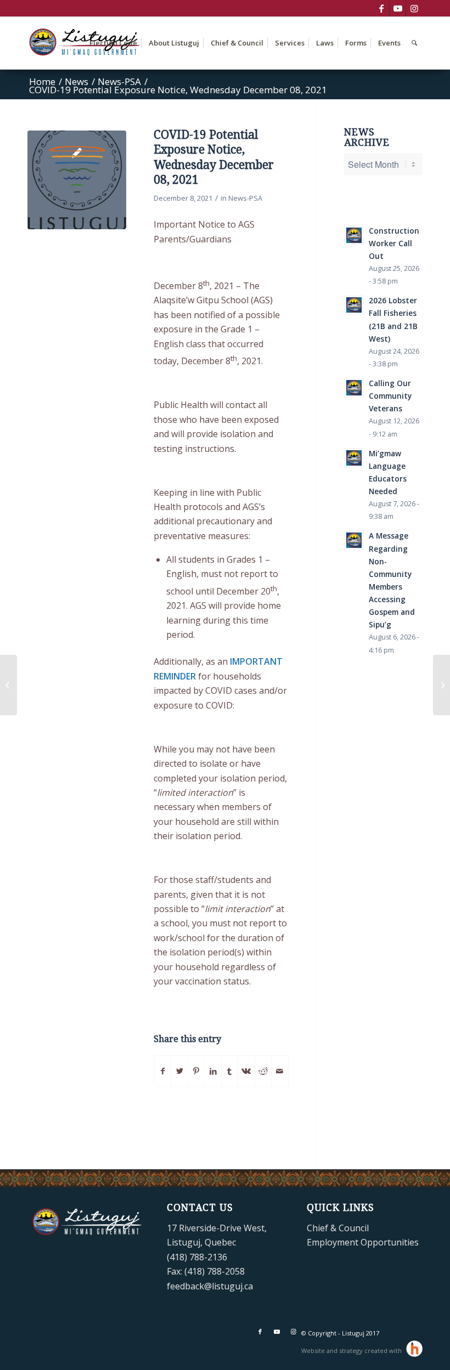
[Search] (414, 43)
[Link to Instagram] (414, 8)
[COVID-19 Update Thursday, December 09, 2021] (441, 685)
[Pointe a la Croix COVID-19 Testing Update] (8, 685)
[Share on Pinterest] (196, 1071)
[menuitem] (113, 43)
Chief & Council (338, 1228)
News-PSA (245, 198)
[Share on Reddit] (263, 1071)
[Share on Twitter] (179, 1071)
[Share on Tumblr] (230, 1071)
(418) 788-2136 (197, 1257)
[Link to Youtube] (398, 8)
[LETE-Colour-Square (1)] (76, 180)
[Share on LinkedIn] (213, 1071)
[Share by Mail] (280, 1071)
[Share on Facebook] (162, 1071)
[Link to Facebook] (381, 8)
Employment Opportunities (363, 1242)
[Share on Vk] (246, 1071)
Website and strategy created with (352, 1350)
